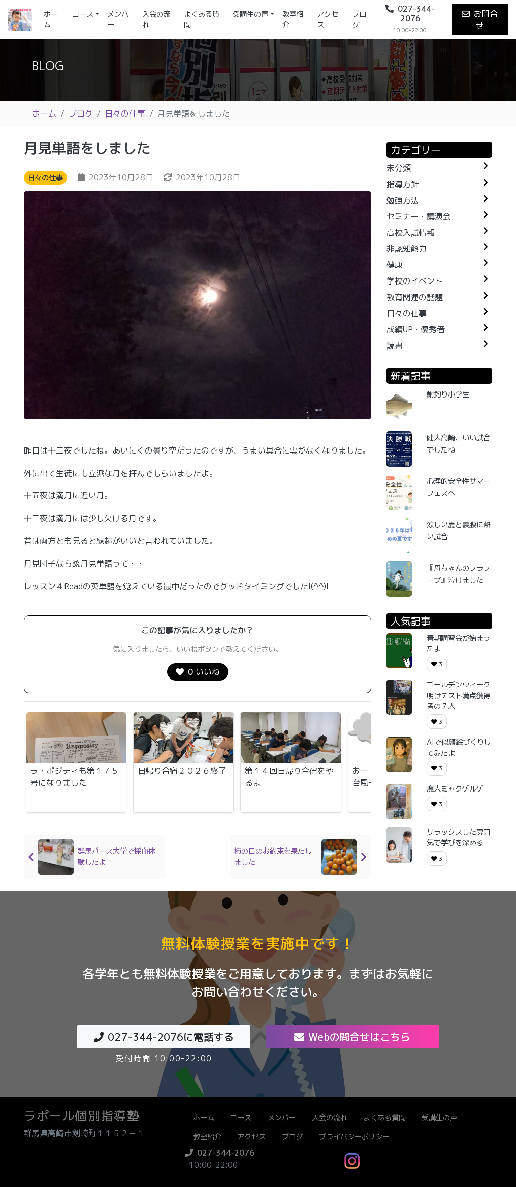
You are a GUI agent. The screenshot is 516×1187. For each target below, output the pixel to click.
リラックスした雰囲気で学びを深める (458, 838)
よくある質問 (201, 19)
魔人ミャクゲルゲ (455, 789)
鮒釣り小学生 (448, 394)
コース (82, 14)
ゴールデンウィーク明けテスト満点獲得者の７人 (458, 695)
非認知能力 (406, 248)
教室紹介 (292, 19)
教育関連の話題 (414, 297)
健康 (394, 264)
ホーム (56, 19)
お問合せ (486, 19)
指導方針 (402, 184)
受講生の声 (250, 14)
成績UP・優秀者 (415, 329)
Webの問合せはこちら (359, 1037)
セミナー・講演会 (418, 216)
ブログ (359, 19)
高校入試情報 (410, 232)
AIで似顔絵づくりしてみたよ (459, 747)
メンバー (117, 19)
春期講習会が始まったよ (458, 643)
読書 (394, 345)
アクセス (327, 19)
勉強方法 (402, 200)
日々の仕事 (125, 113)
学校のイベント (414, 281)
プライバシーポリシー (354, 1137)
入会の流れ (156, 19)
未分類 (398, 168)
